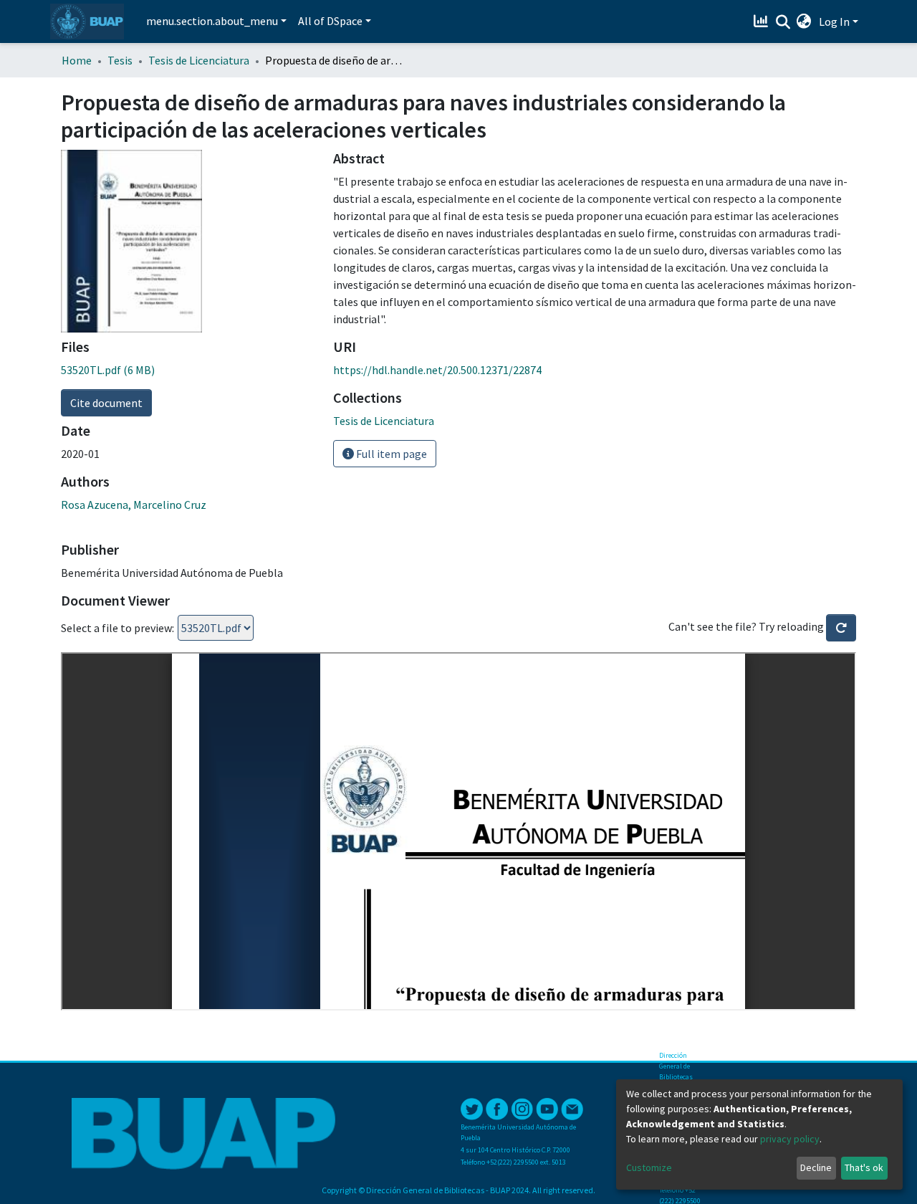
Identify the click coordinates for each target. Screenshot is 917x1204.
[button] (804, 21)
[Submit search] (782, 22)
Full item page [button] (390, 453)
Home (77, 60)
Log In (834, 21)
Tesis (120, 60)
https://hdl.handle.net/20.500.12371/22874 (437, 370)
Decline (816, 1167)
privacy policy (790, 1138)
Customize (649, 1167)
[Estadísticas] (762, 21)
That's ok (864, 1167)
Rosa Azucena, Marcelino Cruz (133, 504)
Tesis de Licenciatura (198, 60)
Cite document (106, 403)
